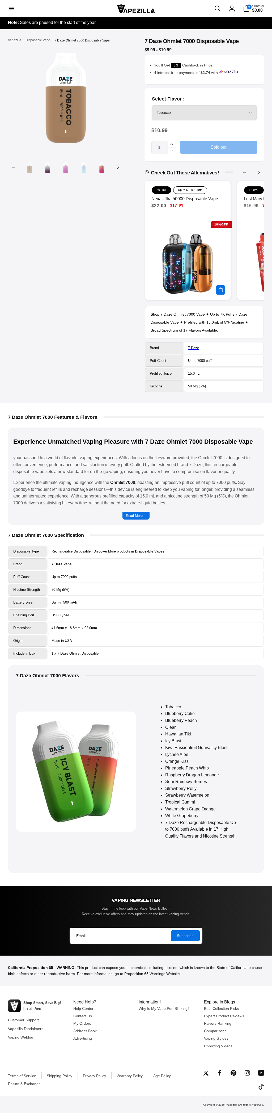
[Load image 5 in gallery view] (102, 167)
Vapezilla (231, 1104)
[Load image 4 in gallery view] (83, 167)
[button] (11, 8)
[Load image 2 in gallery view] (47, 167)
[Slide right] (117, 167)
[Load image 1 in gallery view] (29, 167)
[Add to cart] (220, 290)
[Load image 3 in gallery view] (65, 167)
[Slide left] (13, 167)
